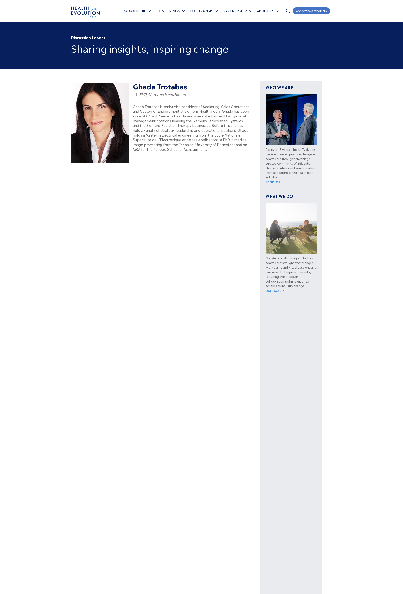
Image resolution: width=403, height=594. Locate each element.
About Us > (273, 181)
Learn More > (275, 290)
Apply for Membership (311, 10)
